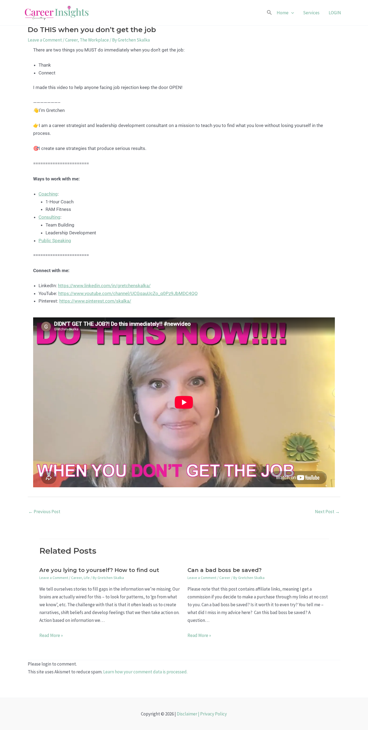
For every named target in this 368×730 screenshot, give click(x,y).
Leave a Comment (45, 40)
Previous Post (44, 512)
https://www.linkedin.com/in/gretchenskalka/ (104, 285)
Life (87, 577)
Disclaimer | (188, 714)
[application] (291, 12)
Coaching (48, 194)
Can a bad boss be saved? (225, 570)
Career (71, 40)
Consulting (49, 217)
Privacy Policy (213, 714)
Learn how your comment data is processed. (145, 672)
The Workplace (94, 40)
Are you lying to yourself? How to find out (99, 570)
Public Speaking (55, 240)
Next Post (327, 512)
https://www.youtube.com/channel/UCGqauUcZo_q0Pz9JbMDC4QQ (128, 293)
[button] (269, 13)
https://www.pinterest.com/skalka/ (95, 301)
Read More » (51, 635)
